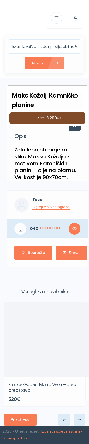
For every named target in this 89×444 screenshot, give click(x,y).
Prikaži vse (20, 419)
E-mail (74, 252)
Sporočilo (36, 252)
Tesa (37, 199)
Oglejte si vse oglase (51, 207)
